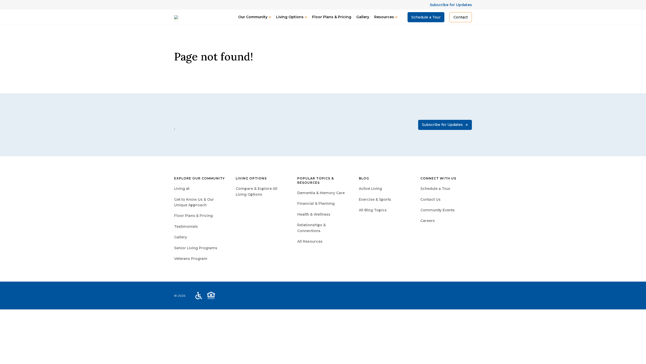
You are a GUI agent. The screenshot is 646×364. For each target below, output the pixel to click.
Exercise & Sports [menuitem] (375, 199)
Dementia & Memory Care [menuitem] (321, 193)
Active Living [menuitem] (370, 188)
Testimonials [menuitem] (186, 226)
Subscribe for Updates (451, 5)
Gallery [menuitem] (180, 237)
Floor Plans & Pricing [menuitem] (193, 215)
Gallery (362, 17)
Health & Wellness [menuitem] (313, 214)
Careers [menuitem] (427, 220)
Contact (460, 17)
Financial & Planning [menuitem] (316, 203)
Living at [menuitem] (182, 188)
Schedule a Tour (426, 17)
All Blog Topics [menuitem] (373, 210)
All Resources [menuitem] (309, 241)
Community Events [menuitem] (437, 210)
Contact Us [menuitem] (430, 199)
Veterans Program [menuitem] (190, 258)
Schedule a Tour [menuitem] (435, 188)
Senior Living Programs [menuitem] (195, 248)
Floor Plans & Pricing (331, 17)
